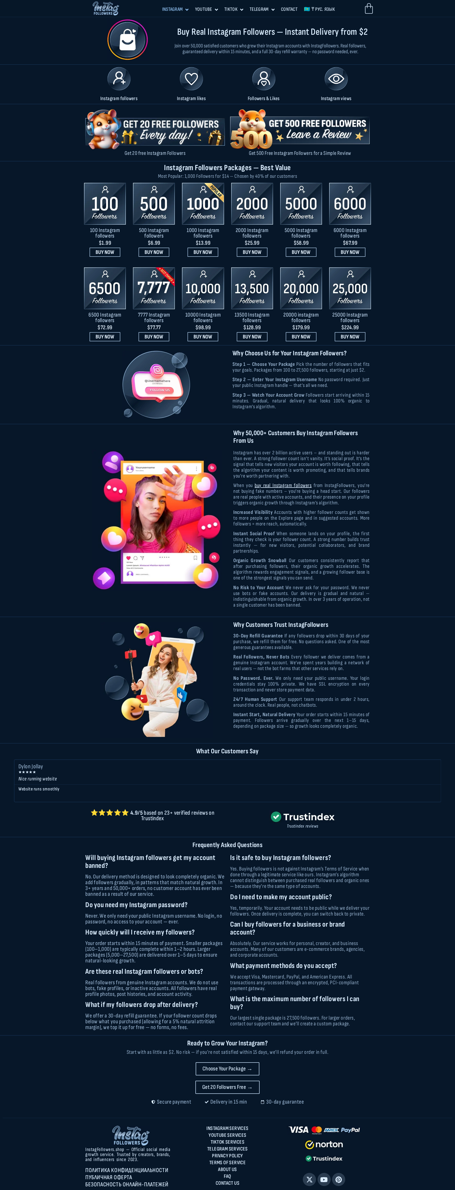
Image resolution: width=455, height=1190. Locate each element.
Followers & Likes (264, 98)
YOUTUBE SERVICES (227, 1135)
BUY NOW (105, 252)
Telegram (259, 9)
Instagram (172, 9)
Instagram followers (119, 98)
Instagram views (336, 98)
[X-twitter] (309, 1179)
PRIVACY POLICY (227, 1156)
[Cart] (369, 8)
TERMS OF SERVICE (227, 1162)
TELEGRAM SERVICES (227, 1149)
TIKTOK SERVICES (227, 1142)
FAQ (227, 1176)
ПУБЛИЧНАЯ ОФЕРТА (108, 1177)
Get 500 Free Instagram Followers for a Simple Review (300, 153)
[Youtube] (324, 1179)
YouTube (203, 9)
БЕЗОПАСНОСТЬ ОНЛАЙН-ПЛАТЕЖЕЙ (127, 1184)
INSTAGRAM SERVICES (227, 1128)
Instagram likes (191, 98)
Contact (289, 9)
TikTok (231, 9)
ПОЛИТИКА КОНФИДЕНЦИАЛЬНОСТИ (126, 1170)
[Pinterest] (338, 1179)
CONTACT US (227, 1183)
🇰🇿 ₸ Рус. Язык (319, 9)
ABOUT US (227, 1169)
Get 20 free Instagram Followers (155, 153)
